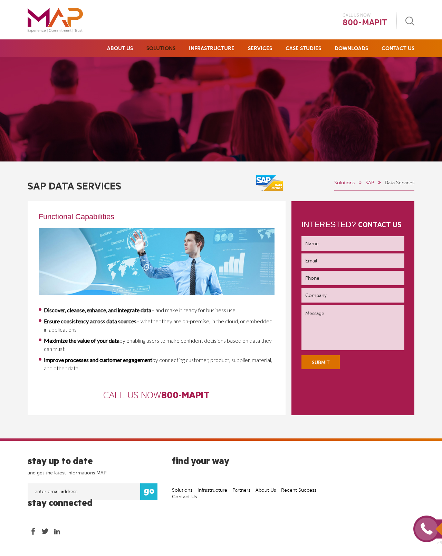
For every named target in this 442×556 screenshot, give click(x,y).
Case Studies (303, 48)
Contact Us (398, 48)
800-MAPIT (365, 22)
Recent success (298, 490)
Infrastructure (211, 48)
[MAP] (55, 20)
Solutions (160, 48)
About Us (120, 48)
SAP (369, 182)
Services (260, 48)
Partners (241, 490)
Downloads (351, 48)
